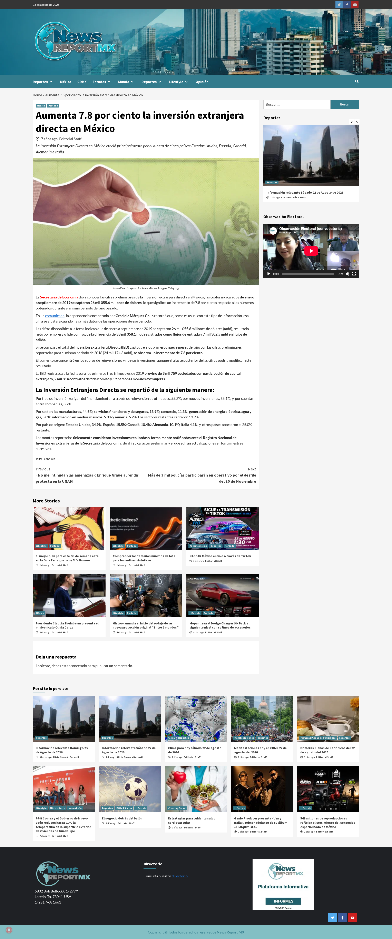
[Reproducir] (269, 274)
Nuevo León (75, 808)
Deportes (149, 81)
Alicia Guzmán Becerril (294, 197)
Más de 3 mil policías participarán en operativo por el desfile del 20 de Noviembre (202, 475)
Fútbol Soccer (124, 808)
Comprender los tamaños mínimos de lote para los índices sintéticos (144, 558)
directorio (180, 876)
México (65, 81)
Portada (53, 105)
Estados (99, 81)
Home (37, 95)
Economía (48, 458)
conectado (78, 665)
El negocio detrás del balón (122, 818)
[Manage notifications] (9, 930)
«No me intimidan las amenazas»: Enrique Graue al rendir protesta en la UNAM (87, 475)
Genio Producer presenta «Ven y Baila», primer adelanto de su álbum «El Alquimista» (260, 822)
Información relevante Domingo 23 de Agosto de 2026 (62, 750)
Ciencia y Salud (177, 808)
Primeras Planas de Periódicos (318, 737)
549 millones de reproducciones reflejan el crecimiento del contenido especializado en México (327, 822)
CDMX (82, 81)
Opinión (202, 81)
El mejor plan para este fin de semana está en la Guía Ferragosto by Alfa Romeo (67, 558)
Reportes (40, 81)
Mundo (123, 81)
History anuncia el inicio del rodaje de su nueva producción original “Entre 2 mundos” (146, 625)
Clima (171, 737)
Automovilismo (198, 545)
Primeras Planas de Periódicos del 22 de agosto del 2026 (327, 750)
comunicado (55, 315)
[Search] (356, 81)
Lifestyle (176, 81)
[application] (311, 251)
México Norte (57, 808)
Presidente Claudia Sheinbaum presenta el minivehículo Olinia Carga (67, 625)
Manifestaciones (244, 737)
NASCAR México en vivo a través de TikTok (220, 556)
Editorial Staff (70, 138)
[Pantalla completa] (354, 274)
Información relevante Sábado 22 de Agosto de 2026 (304, 192)
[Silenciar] (347, 274)
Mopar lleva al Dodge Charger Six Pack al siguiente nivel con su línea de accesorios (220, 625)
